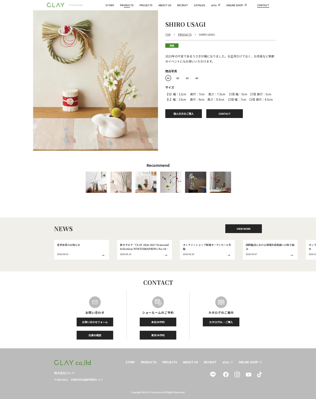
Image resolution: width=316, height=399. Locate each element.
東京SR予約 (158, 335)
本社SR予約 (158, 322)
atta (214, 5)
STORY (110, 5)
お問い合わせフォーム (95, 322)
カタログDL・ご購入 (221, 322)
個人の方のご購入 (183, 113)
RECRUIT (182, 5)
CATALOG (199, 5)
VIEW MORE (244, 229)
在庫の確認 (95, 335)
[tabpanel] (95, 80)
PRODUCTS (127, 5)
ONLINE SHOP (234, 5)
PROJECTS (146, 5)
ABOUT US (164, 5)
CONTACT (263, 5)
